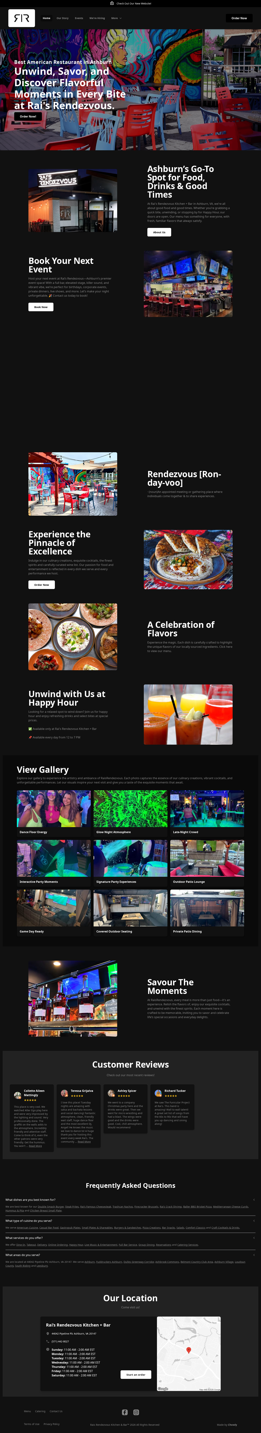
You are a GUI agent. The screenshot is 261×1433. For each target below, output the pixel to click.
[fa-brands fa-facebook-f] (125, 1412)
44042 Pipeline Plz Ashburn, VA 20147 (74, 1333)
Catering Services (187, 1244)
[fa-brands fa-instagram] (136, 1412)
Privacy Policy (51, 1424)
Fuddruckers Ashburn (109, 1261)
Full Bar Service (128, 1244)
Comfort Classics (195, 1227)
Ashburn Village (223, 1261)
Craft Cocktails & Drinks (225, 1227)
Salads (180, 1227)
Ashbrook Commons (167, 1261)
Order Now (239, 18)
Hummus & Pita (15, 1210)
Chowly (232, 1424)
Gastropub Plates (70, 1227)
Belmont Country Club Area (197, 1261)
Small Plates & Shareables (97, 1227)
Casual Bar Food (49, 1227)
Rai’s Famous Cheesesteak (95, 1206)
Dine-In (20, 1244)
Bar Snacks (168, 1227)
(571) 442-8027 (60, 1341)
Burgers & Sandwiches (127, 1227)
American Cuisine (27, 1227)
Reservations (163, 1244)
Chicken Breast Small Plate (46, 1210)
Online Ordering (58, 1244)
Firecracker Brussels (146, 1206)
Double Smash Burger (51, 1206)
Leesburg (42, 1265)
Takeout (31, 1244)
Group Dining (146, 1244)
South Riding (23, 1265)
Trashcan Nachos (123, 1206)
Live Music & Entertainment (101, 1244)
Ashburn (90, 1261)
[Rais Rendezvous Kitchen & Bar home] (21, 18)
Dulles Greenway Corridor (139, 1261)
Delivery (42, 1244)
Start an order (135, 1374)
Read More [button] (35, 1146)
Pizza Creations (152, 1227)
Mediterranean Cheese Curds (230, 1206)
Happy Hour (76, 1244)
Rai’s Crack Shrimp (171, 1206)
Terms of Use (31, 1424)
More (114, 18)
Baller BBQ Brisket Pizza (197, 1206)
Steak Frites (72, 1206)
